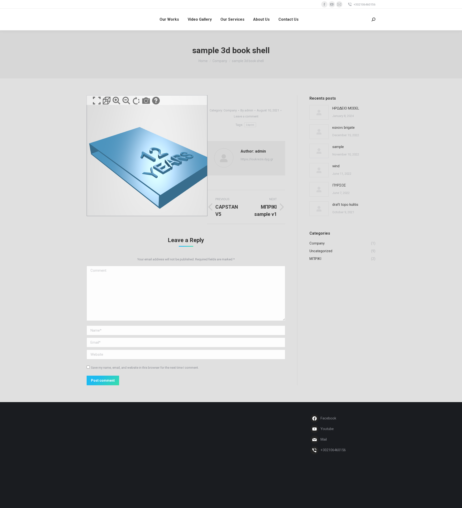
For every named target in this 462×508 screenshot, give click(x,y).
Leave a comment (246, 116)
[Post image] (319, 112)
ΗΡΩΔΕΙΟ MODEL (345, 108)
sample (338, 147)
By (246, 110)
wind (336, 166)
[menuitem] (169, 19)
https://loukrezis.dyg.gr (257, 159)
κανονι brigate (343, 127)
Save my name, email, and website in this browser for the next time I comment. (145, 367)
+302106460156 (364, 4)
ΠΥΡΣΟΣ (339, 185)
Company (230, 110)
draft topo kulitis (345, 204)
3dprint (250, 124)
